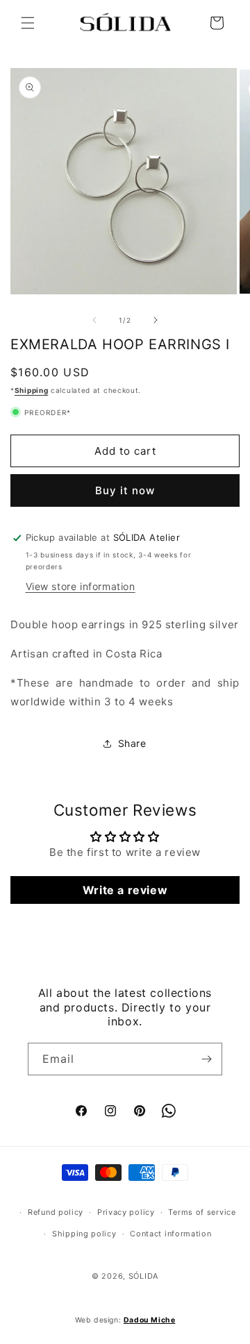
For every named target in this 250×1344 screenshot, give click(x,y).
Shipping (32, 390)
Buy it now (125, 490)
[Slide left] (94, 320)
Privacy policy (126, 1212)
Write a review (125, 890)
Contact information (170, 1233)
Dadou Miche (150, 1320)
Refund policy (55, 1212)
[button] (27, 23)
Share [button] (132, 743)
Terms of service (201, 1212)
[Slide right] (155, 320)
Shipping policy (84, 1233)
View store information (80, 586)
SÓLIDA (143, 1276)
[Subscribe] (206, 1059)
